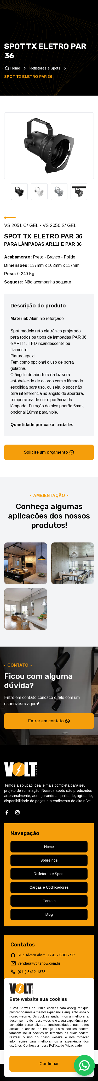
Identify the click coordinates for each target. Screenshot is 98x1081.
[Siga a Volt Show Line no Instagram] (17, 812)
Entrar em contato (46, 721)
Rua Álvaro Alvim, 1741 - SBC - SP (46, 955)
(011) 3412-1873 (31, 972)
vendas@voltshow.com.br (39, 963)
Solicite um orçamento (46, 452)
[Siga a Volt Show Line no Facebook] (6, 812)
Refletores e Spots (45, 68)
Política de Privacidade (65, 1045)
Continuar (49, 1063)
